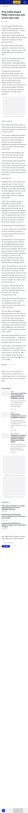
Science (12, 412)
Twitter (11, 364)
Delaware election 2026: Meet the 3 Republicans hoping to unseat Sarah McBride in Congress (14, 525)
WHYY (5, 2)
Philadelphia (6, 6)
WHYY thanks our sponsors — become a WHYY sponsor (14, 116)
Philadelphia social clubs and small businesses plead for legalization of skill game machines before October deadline (18, 438)
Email (14, 364)
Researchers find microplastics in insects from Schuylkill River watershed (18, 415)
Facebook (8, 364)
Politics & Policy (15, 433)
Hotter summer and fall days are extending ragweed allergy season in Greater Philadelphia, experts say (18, 395)
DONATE (17, 2)
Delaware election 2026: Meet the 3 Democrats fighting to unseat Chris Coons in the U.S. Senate (14, 516)
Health (12, 391)
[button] (3, 810)
